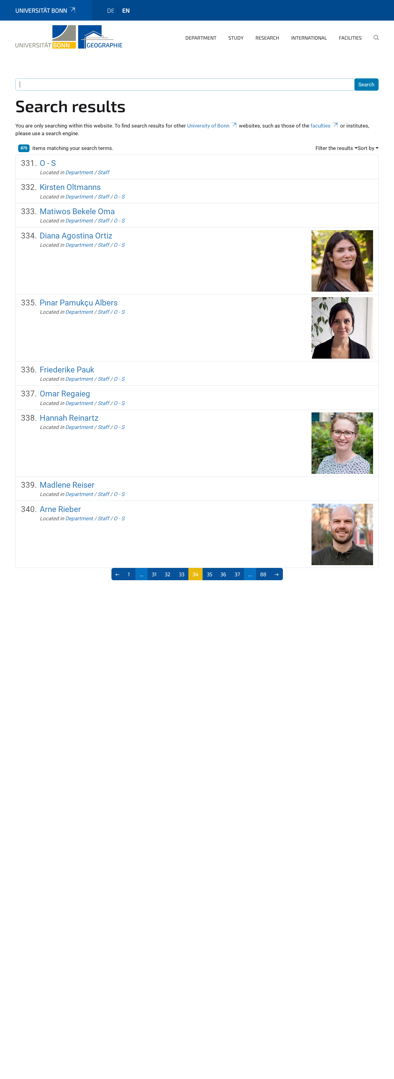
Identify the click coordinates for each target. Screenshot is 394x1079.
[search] (374, 42)
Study (235, 38)
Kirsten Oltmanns (70, 187)
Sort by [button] (366, 148)
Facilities (350, 38)
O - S (48, 163)
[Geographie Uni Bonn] (68, 37)
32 (168, 574)
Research (267, 38)
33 (181, 574)
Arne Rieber (60, 509)
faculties (321, 126)
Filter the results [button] (334, 148)
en (126, 10)
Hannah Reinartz (69, 418)
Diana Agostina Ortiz (76, 235)
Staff (103, 172)
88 (263, 574)
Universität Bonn (41, 10)
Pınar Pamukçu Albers (79, 302)
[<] (117, 574)
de (111, 10)
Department (200, 38)
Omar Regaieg (65, 393)
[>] (276, 574)
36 (223, 574)
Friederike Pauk (67, 369)
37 (237, 574)
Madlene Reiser (67, 485)
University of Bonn (208, 126)
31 (154, 574)
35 (209, 574)
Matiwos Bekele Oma (77, 211)
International (309, 38)
